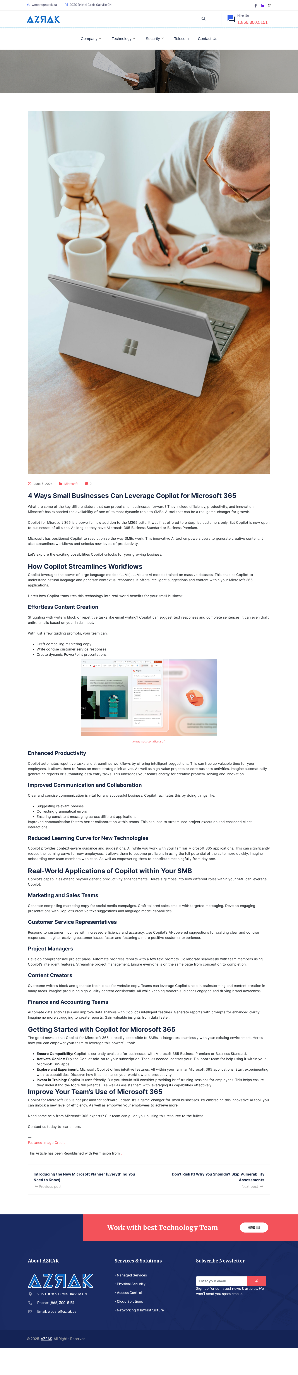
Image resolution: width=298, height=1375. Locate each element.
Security (153, 38)
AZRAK (46, 1339)
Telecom (181, 38)
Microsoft (71, 483)
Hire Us (254, 1227)
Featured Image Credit (46, 1142)
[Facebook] (256, 5)
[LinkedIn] (262, 5)
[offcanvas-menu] (211, 20)
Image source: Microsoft (149, 741)
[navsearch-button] (203, 19)
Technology (122, 38)
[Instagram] (269, 5)
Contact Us (207, 38)
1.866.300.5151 (252, 22)
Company (89, 38)
